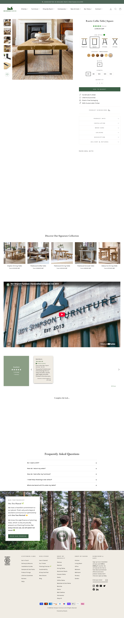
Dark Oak (93, 55)
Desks (59, 577)
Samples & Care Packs (28, 569)
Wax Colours (42, 575)
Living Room (78, 563)
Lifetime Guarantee (27, 575)
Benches (59, 586)
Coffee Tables (61, 580)
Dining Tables (61, 568)
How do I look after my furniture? (62, 474)
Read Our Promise (18, 536)
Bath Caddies (61, 592)
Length (100, 70)
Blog (40, 578)
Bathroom (78, 572)
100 (99, 74)
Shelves (59, 562)
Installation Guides (27, 566)
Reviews (23, 578)
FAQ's (23, 581)
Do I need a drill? (62, 463)
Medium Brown (110, 55)
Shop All (59, 598)
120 (105, 74)
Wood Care (99, 127)
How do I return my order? (62, 468)
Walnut (102, 55)
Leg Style (99, 35)
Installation (99, 123)
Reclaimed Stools (62, 571)
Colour (100, 51)
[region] (75, 369)
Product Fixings (26, 572)
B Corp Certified (43, 572)
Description (99, 137)
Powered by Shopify (62, 611)
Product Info (100, 118)
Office (76, 566)
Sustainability (43, 569)
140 (111, 74)
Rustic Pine (89, 55)
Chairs (59, 589)
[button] (99, 26)
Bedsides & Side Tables (64, 583)
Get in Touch (25, 560)
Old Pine (106, 55)
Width (99, 61)
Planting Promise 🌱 (45, 566)
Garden (77, 578)
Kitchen (77, 560)
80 (94, 74)
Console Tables (61, 574)
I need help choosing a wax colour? (62, 479)
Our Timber (42, 563)
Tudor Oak (97, 55)
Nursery (77, 575)
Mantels (59, 565)
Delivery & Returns (99, 142)
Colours (99, 132)
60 (100, 65)
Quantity (100, 79)
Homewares (60, 595)
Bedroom (77, 569)
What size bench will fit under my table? (62, 485)
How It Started (43, 560)
